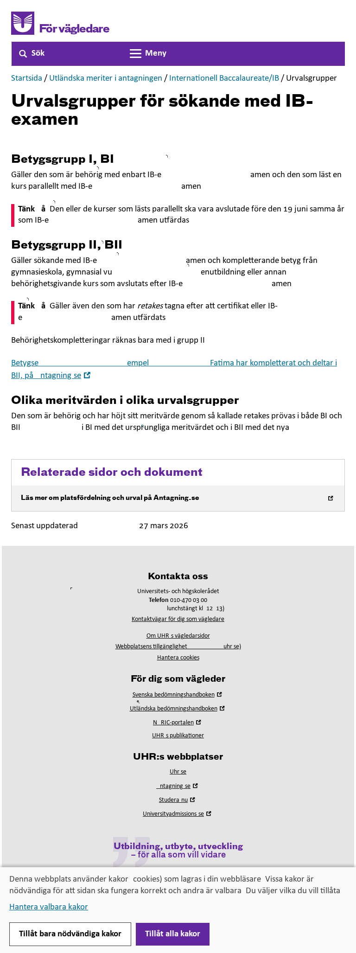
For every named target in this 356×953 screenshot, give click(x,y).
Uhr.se (178, 771)
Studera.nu (178, 800)
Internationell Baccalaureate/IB (224, 78)
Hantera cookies (178, 657)
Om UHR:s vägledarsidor (178, 636)
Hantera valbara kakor (48, 907)
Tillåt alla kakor (172, 934)
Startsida (26, 78)
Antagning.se (178, 786)
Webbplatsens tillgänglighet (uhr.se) (178, 646)
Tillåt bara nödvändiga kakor (70, 934)
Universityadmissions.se (178, 814)
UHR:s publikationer (178, 735)
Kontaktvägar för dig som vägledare (178, 619)
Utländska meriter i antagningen (105, 78)
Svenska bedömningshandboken (178, 694)
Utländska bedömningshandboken (178, 708)
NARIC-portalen (178, 722)
